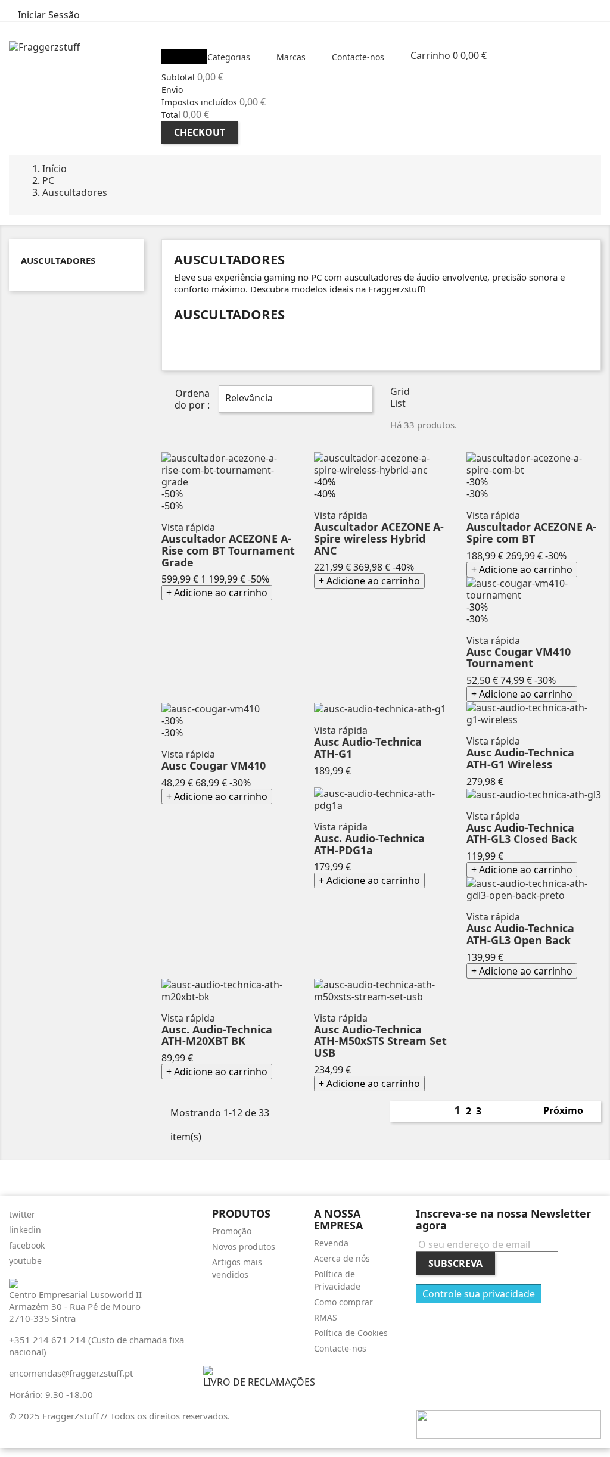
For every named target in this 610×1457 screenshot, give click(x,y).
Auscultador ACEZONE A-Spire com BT (531, 532)
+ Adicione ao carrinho (216, 592)
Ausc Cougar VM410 (213, 765)
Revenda (331, 1243)
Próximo (569, 1111)
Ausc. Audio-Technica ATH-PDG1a (369, 844)
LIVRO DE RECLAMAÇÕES (259, 1381)
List (398, 403)
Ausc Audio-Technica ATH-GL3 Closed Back (521, 833)
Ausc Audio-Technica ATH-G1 (368, 747)
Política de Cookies (351, 1332)
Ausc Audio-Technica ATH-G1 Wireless (520, 758)
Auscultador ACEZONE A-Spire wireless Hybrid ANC (379, 538)
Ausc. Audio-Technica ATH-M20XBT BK (216, 1035)
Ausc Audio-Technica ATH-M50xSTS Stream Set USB (380, 1041)
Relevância (294, 399)
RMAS (325, 1317)
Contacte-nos (340, 1348)
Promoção (231, 1231)
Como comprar (343, 1301)
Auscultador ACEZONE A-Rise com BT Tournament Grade (228, 550)
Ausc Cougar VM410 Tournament (518, 658)
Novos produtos (243, 1246)
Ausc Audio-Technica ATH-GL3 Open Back (520, 934)
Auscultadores (58, 260)
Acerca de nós (342, 1258)
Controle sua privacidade (478, 1293)
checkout (199, 132)
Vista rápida (188, 527)
